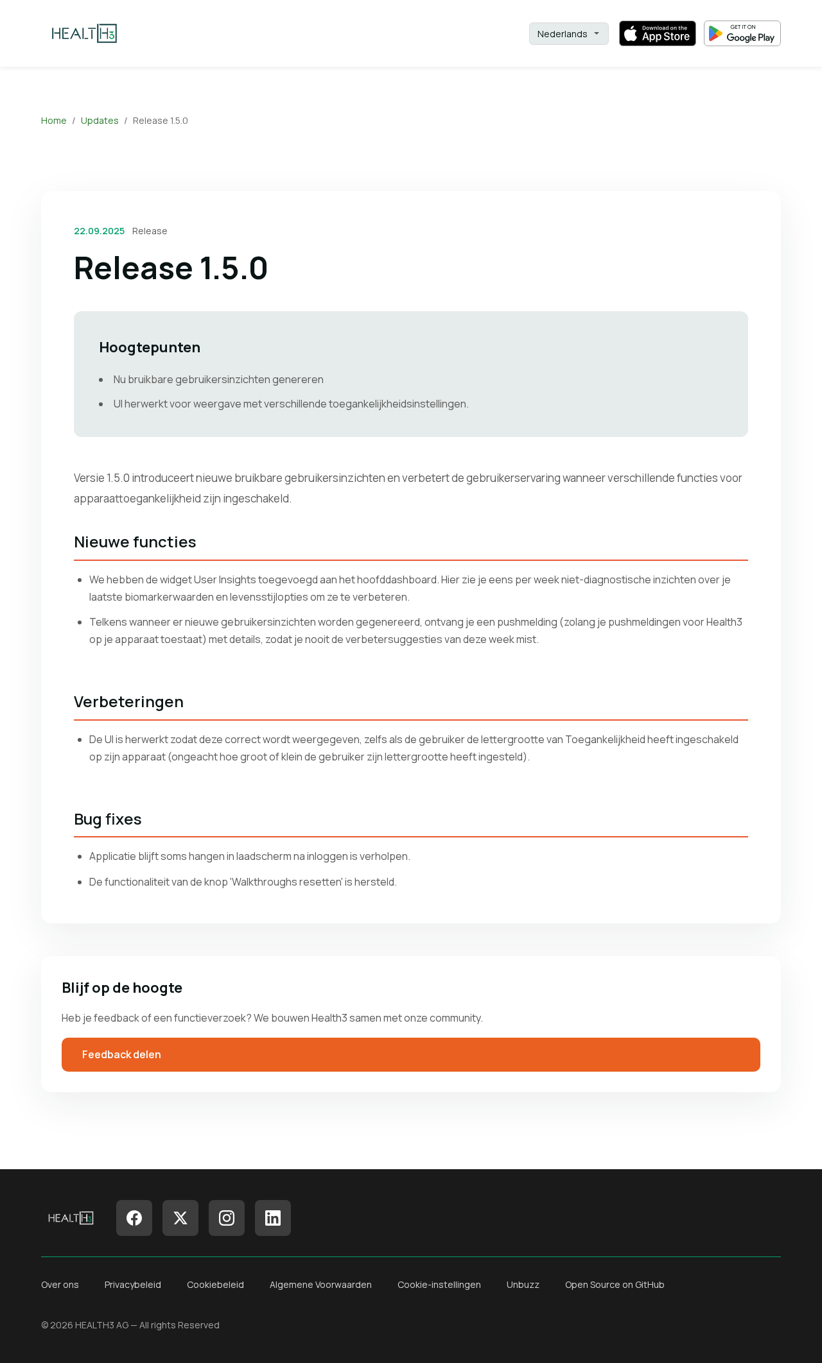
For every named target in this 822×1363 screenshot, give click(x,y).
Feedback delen (121, 1054)
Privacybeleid (133, 1284)
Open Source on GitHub (615, 1284)
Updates (100, 120)
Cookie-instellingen (439, 1284)
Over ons (60, 1284)
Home (54, 120)
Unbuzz (523, 1284)
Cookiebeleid (215, 1284)
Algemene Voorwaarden (321, 1284)
